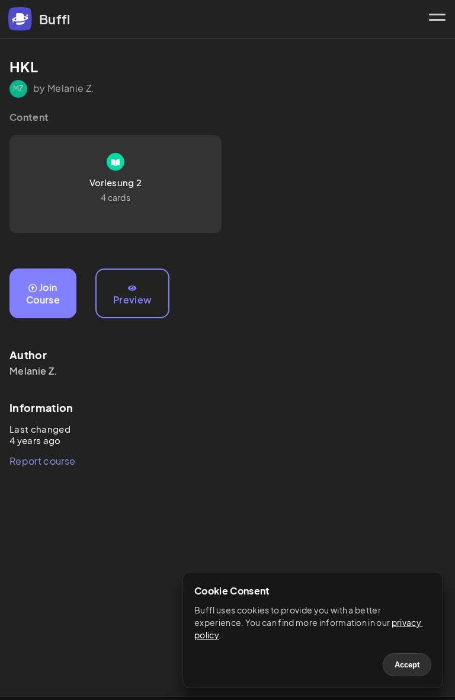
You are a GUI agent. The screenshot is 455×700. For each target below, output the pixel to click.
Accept (407, 664)
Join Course (43, 293)
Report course (42, 461)
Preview (132, 299)
